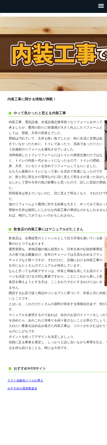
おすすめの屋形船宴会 (22, 388)
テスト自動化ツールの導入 (25, 380)
